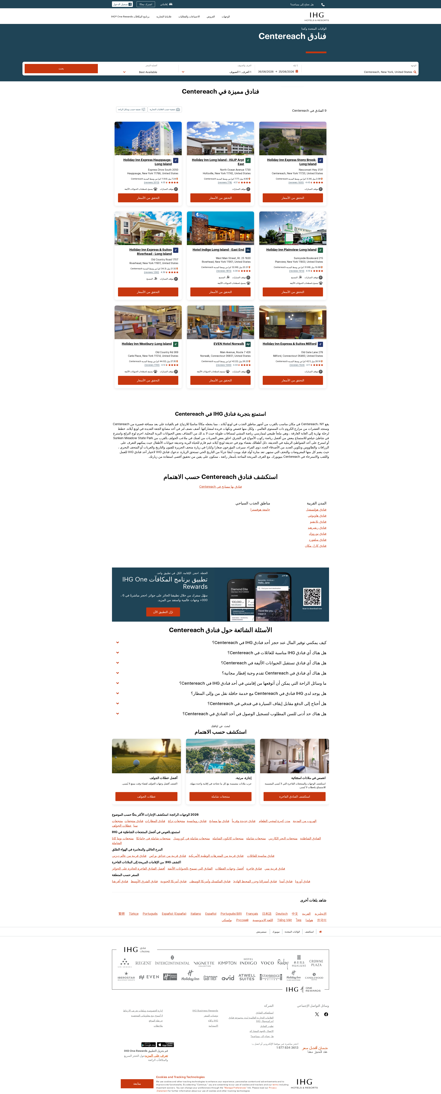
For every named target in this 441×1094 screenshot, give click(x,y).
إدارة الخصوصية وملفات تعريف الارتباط (143, 1010)
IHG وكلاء (213, 1020)
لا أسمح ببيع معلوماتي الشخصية (147, 1015)
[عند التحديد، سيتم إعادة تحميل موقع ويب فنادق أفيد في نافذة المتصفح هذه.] (228, 977)
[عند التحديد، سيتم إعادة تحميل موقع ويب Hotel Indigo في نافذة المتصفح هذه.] (248, 962)
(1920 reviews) (296, 182)
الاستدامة (213, 1025)
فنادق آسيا (286, 881)
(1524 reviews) (297, 365)
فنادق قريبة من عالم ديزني (129, 856)
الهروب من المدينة (304, 821)
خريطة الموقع (156, 1020)
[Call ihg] (322, 4)
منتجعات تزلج (176, 821)
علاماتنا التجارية (164, 16)
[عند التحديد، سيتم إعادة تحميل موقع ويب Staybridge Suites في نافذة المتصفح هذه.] (271, 977)
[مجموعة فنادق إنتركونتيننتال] (317, 16)
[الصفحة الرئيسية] (320, 932)
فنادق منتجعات (134, 821)
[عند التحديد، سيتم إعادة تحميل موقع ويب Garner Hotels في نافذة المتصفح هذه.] (210, 977)
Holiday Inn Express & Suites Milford (289, 343)
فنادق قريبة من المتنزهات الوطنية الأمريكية (216, 856)
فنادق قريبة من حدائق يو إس (167, 856)
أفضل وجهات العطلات (229, 868)
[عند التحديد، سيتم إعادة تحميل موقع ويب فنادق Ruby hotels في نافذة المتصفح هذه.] (283, 962)
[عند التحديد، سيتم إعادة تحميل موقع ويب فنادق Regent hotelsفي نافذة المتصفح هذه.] (143, 962)
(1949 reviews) (223, 365)
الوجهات (226, 16)
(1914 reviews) (296, 271)
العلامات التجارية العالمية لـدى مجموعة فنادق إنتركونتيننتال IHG (251, 1019)
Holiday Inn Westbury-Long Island (147, 343)
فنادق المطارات (155, 821)
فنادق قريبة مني (274, 868)
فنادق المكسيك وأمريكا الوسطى (209, 881)
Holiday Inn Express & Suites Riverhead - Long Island (150, 251)
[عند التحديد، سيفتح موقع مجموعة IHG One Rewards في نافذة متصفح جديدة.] (303, 989)
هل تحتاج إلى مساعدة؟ (302, 4)
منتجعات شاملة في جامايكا (153, 838)
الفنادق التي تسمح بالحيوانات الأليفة (190, 868)
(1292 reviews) (151, 272)
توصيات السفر (211, 1015)
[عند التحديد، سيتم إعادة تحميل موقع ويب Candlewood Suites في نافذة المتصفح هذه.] (314, 977)
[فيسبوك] (325, 1014)
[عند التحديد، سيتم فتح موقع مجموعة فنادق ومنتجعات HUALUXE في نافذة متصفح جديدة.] (299, 962)
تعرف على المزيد (156, 1055)
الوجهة (413, 65)
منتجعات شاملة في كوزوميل (191, 838)
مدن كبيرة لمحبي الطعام (274, 821)
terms (276, 1084)
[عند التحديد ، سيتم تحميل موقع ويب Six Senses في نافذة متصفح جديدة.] (125, 962)
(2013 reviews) (151, 182)
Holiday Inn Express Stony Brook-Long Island (291, 162)
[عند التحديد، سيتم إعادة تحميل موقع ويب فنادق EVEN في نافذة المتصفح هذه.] (149, 977)
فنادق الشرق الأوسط (144, 881)
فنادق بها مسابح (219, 821)
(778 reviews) (225, 182)
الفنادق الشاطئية (310, 838)
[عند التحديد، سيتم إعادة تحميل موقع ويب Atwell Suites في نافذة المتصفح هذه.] (246, 977)
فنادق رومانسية (197, 821)
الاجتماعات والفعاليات (189, 16)
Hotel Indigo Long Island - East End (218, 249)
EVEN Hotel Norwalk (229, 343)
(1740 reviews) (152, 365)
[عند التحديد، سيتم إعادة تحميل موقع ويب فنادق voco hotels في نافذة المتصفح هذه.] (267, 962)
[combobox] (358, 72)
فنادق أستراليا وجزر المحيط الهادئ (255, 881)
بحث (61, 68)
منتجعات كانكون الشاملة (228, 838)
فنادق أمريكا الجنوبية (173, 881)
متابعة (137, 1083)
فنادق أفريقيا (120, 881)
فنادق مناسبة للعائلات (260, 856)
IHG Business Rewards (205, 1010)
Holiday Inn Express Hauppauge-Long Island (147, 162)
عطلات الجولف (122, 825)
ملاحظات (158, 1025)
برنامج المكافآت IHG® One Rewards (130, 16)
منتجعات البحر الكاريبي (283, 838)
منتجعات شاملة (256, 838)
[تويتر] (317, 1014)
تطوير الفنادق (267, 1026)
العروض (211, 16)
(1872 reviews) (223, 271)
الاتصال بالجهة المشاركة (262, 1031)
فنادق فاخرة (254, 868)
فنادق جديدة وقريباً (243, 821)
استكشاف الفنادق (265, 1012)
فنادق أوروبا (302, 881)
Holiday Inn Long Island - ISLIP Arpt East (218, 162)
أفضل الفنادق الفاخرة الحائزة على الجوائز (138, 868)
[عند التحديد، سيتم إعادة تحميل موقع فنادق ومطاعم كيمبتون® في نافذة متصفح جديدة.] (227, 962)
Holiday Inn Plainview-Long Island (291, 249)
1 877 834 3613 (287, 1047)
